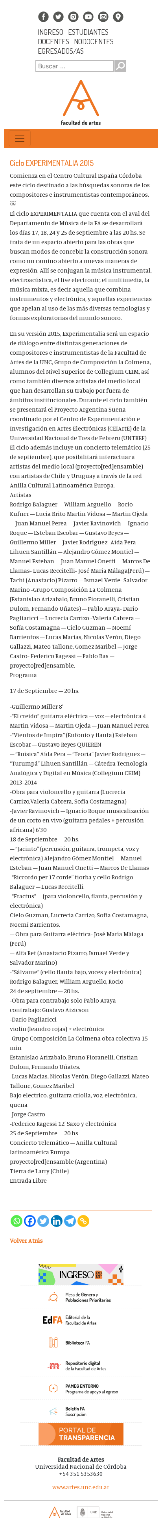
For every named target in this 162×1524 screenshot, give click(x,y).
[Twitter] (43, 1221)
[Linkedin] (57, 1221)
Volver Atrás (26, 1240)
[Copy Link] (83, 1221)
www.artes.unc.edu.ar (80, 1487)
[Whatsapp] (16, 1221)
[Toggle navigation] (20, 138)
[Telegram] (70, 1221)
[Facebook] (30, 1221)
